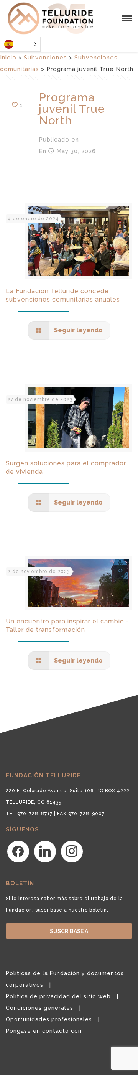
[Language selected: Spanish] (20, 44)
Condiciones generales (39, 1008)
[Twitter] (45, 851)
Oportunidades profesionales (49, 1019)
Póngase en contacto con (44, 1031)
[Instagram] (72, 851)
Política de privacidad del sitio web (58, 996)
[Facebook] (18, 851)
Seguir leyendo (78, 330)
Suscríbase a (69, 931)
